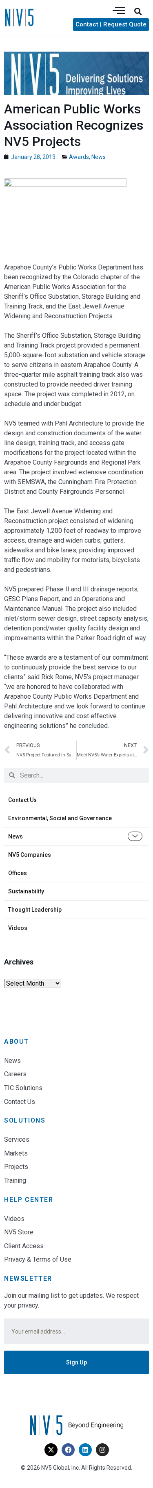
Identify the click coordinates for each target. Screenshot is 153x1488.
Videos (17, 928)
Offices (17, 873)
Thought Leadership (35, 909)
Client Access (24, 1246)
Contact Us (22, 800)
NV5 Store (18, 1232)
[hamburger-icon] (119, 11)
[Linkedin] (85, 1449)
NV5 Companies (29, 855)
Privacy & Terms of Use (37, 1259)
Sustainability (26, 891)
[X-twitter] (51, 1449)
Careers (15, 1074)
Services (16, 1139)
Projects (16, 1167)
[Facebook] (68, 1449)
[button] (138, 11)
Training (15, 1180)
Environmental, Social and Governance (60, 818)
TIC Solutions (23, 1088)
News (15, 836)
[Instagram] (102, 1449)
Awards (79, 157)
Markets (16, 1153)
